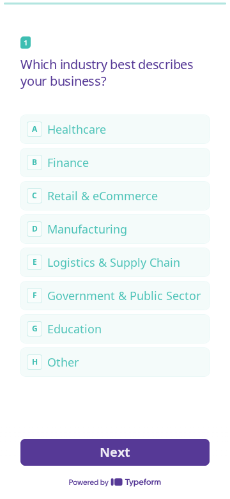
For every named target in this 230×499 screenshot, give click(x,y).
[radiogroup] (115, 245)
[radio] (115, 129)
